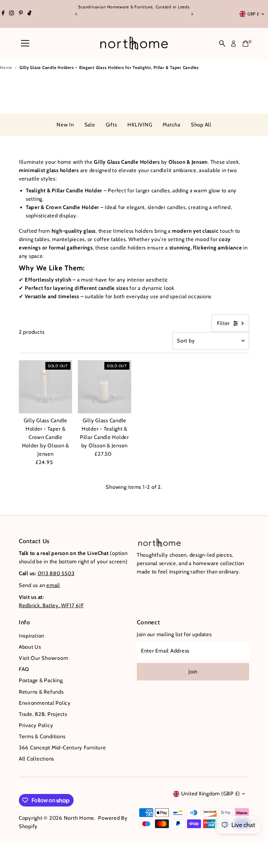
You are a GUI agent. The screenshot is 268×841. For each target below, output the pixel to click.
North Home (79, 818)
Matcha (171, 125)
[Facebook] (3, 14)
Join (193, 672)
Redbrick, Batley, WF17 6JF (51, 605)
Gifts (111, 125)
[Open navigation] (25, 43)
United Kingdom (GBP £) (210, 793)
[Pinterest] (20, 14)
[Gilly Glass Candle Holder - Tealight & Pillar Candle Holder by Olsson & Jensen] (104, 387)
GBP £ (253, 13)
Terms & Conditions (42, 736)
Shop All (201, 125)
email (53, 585)
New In (65, 125)
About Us (30, 647)
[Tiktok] (29, 14)
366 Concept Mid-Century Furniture (62, 747)
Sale (89, 125)
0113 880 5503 (56, 573)
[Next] (192, 14)
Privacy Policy (36, 725)
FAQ (24, 669)
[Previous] (76, 14)
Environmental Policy (45, 703)
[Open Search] (222, 43)
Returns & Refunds (41, 692)
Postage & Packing (41, 680)
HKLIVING (139, 125)
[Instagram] (11, 14)
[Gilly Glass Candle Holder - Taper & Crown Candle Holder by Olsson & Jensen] (45, 387)
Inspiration (31, 636)
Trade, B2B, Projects (43, 714)
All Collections (36, 759)
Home (6, 67)
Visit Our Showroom (43, 658)
